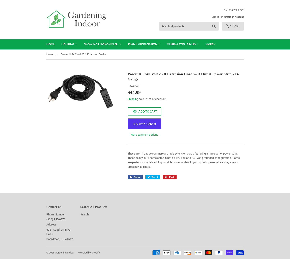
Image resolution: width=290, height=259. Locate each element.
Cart (236, 26)
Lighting (68, 44)
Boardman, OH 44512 (59, 239)
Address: (51, 224)
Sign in (215, 17)
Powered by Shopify (89, 252)
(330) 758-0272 (55, 219)
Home (50, 44)
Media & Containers (182, 44)
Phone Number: (55, 214)
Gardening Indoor (64, 252)
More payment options (144, 134)
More (209, 44)
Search (84, 214)
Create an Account (234, 17)
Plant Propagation (143, 44)
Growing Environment (101, 44)
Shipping (133, 99)
